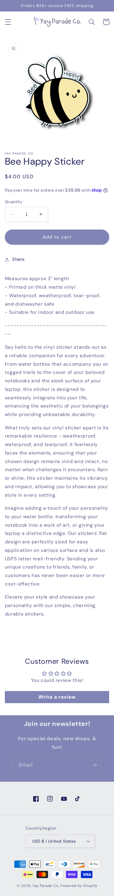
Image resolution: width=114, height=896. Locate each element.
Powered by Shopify (78, 886)
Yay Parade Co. (46, 886)
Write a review (57, 697)
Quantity (13, 201)
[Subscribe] (95, 765)
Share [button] (18, 259)
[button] (8, 22)
